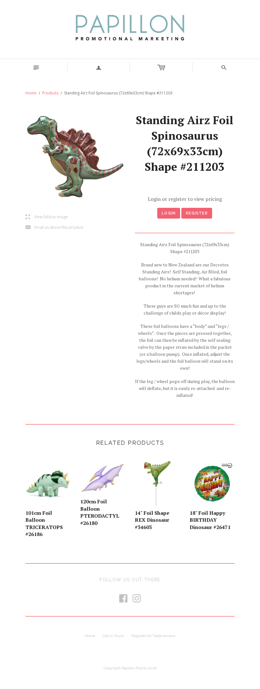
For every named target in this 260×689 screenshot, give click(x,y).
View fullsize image (46, 217)
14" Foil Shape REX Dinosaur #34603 (152, 520)
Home (30, 93)
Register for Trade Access (153, 636)
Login (169, 213)
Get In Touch (113, 636)
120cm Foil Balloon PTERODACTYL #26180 (99, 512)
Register (197, 213)
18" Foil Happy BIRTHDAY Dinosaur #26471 (210, 520)
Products (50, 93)
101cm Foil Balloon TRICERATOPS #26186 (44, 523)
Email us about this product (54, 227)
